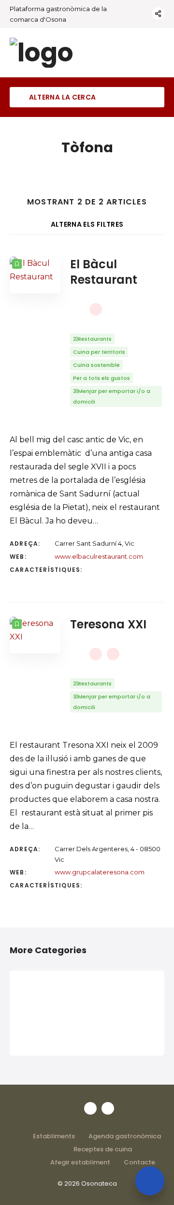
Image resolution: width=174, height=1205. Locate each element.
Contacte (139, 1162)
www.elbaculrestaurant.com (99, 556)
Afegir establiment (80, 1162)
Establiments (54, 1136)
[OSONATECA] (41, 53)
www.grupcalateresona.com (100, 872)
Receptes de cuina (102, 1149)
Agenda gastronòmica (124, 1136)
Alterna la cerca (61, 97)
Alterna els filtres (87, 224)
